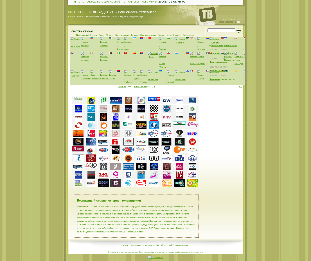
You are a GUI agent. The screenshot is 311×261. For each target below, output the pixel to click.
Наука (169, 35)
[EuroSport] (154, 136)
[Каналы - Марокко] (201, 64)
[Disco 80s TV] (141, 128)
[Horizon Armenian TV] (115, 145)
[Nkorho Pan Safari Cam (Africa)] (78, 136)
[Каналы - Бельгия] (162, 49)
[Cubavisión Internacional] (116, 120)
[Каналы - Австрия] (85, 46)
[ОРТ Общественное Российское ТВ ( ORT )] (154, 128)
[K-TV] (141, 136)
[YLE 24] (91, 120)
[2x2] (154, 161)
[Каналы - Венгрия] (201, 49)
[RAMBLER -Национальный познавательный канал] (128, 169)
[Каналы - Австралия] (75, 46)
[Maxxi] (179, 169)
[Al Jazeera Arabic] (78, 112)
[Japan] (91, 128)
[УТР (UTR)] (91, 103)
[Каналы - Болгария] (168, 39)
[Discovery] (78, 169)
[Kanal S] (141, 150)
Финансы (177, 35)
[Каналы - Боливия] (180, 43)
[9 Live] (167, 153)
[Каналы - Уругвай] (170, 82)
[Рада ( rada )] (154, 169)
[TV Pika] (154, 120)
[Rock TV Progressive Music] (128, 112)
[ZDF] (179, 152)
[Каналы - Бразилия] (187, 39)
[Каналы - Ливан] (168, 53)
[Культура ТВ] (128, 103)
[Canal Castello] (78, 128)
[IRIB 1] (128, 120)
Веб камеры (188, 35)
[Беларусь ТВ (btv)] (128, 145)
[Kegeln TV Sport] (179, 124)
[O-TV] (78, 98)
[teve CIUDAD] (103, 120)
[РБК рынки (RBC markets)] (103, 103)
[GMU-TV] (179, 112)
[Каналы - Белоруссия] (149, 39)
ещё (241, 87)
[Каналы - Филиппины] (180, 79)
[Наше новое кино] (78, 186)
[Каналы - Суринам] (104, 79)
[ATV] (116, 128)
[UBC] (128, 126)
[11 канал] (128, 178)
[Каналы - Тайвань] (128, 82)
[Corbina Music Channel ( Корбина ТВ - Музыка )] (91, 186)
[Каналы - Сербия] (75, 76)
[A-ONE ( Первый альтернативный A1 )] (103, 169)
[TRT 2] (128, 152)
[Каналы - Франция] (191, 72)
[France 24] (91, 112)
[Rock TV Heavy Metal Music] (141, 112)
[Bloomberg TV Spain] (78, 120)
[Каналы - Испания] (85, 60)
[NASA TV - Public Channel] (167, 112)
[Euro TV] (154, 186)
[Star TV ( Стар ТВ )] (116, 178)
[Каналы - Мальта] (193, 64)
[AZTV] (141, 145)
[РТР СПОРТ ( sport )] (167, 161)
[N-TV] (167, 120)
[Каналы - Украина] (160, 72)
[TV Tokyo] (192, 178)
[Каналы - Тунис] (136, 79)
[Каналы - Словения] (95, 79)
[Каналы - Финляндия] (187, 72)
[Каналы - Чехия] (201, 79)
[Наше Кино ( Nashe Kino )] (167, 128)
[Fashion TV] (179, 136)
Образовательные (147, 35)
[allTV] (103, 128)
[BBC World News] (91, 161)
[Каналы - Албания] (104, 46)
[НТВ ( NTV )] (180, 161)
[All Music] (116, 112)
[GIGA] (180, 145)
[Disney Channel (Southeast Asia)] (192, 126)
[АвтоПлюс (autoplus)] (91, 167)
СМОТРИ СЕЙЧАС (82, 31)
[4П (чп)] (128, 186)
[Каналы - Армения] (141, 39)
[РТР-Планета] (154, 100)
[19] (154, 153)
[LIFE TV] (192, 136)
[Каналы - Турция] (143, 82)
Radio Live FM (140, 86)
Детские (134, 35)
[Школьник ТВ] (179, 178)
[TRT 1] (103, 153)
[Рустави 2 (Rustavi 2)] (78, 145)
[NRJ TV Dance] (154, 178)
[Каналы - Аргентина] (134, 39)
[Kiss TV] (116, 136)
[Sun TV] (192, 145)
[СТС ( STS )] (116, 161)
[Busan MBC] (179, 120)
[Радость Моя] (166, 186)
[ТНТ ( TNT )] (141, 161)
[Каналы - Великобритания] (191, 39)
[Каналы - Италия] (92, 53)
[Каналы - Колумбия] (134, 53)
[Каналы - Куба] (153, 57)
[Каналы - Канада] (104, 60)
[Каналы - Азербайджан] (92, 39)
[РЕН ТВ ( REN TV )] (128, 161)
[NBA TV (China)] (91, 136)
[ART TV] (91, 153)
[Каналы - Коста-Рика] (141, 53)
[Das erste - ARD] (192, 103)
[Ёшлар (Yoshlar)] (153, 145)
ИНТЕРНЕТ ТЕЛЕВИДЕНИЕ (87, 2)
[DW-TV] (167, 103)
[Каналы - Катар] (110, 53)
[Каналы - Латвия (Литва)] (162, 67)
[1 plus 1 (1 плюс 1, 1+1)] (103, 178)
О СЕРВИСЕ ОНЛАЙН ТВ (113, 2)
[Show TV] (116, 153)
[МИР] (141, 103)
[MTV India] (115, 186)
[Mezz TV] (103, 112)
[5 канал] (91, 145)
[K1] (192, 169)
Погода (161, 35)
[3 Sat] (78, 152)
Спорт (101, 35)
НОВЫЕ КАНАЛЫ (149, 2)
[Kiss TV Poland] (179, 186)
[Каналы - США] (112, 79)
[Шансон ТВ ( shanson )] (141, 169)
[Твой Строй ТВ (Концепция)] (91, 178)
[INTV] (192, 153)
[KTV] (141, 120)
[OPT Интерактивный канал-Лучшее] (115, 169)
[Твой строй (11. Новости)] (141, 186)
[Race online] (154, 112)
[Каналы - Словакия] (85, 79)
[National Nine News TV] (179, 103)
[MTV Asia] (103, 136)
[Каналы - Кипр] (118, 53)
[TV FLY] (128, 136)
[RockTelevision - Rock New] (103, 186)
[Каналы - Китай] (125, 53)
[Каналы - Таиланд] (118, 72)
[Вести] (116, 103)
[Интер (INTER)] (78, 161)
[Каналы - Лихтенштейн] (176, 53)
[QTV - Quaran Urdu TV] (192, 186)
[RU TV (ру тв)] (167, 178)
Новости (93, 35)
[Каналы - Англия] (120, 49)
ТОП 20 (135, 2)
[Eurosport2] (103, 161)
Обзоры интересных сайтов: (224, 45)
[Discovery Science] (103, 145)
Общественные (122, 35)
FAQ (129, 2)
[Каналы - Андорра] (128, 49)
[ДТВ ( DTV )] (192, 161)
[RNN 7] (192, 120)
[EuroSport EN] (167, 136)
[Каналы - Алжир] (110, 39)
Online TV (122, 86)
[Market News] (192, 112)
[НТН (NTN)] (78, 178)
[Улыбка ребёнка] (141, 178)
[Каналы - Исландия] (72, 53)
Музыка (109, 35)
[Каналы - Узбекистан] (153, 79)
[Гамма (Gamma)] (167, 169)
